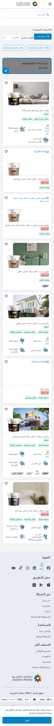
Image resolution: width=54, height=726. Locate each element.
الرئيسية (46, 661)
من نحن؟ (46, 600)
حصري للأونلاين (43, 651)
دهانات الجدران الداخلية (39, 48)
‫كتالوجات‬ (46, 656)
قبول (27, 720)
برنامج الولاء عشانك (41, 667)
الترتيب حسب (27, 37)
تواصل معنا (44, 631)
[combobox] (27, 14)
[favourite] (6, 83)
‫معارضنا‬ (46, 605)
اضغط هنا (33, 713)
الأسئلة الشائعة (43, 636)
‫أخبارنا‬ (47, 611)
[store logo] (27, 4)
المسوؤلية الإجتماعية (40, 616)
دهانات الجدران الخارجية (13, 48)
